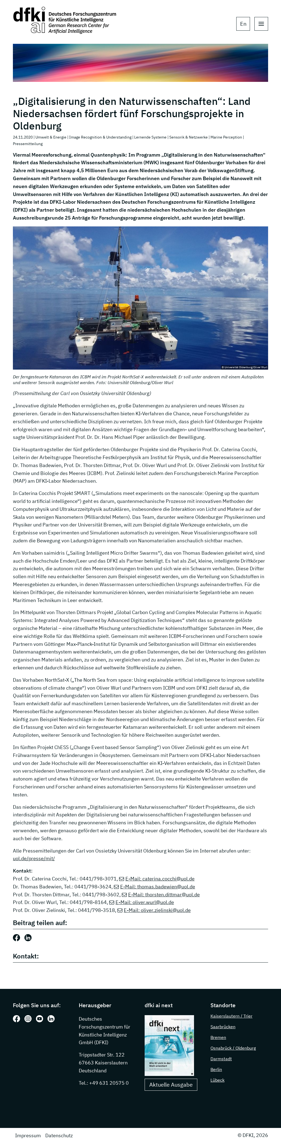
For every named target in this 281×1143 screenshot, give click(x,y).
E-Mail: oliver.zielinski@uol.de (157, 910)
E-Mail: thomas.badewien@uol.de (157, 886)
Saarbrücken (222, 1026)
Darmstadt (221, 1058)
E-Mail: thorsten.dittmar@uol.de (164, 894)
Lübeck (217, 1080)
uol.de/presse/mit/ (34, 858)
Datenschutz (59, 1135)
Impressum (28, 1135)
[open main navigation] (261, 24)
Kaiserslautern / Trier (231, 1016)
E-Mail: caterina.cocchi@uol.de (160, 879)
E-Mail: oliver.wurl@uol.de (145, 902)
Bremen (218, 1037)
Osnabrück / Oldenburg (233, 1048)
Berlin (216, 1069)
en (243, 23)
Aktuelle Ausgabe (171, 1084)
